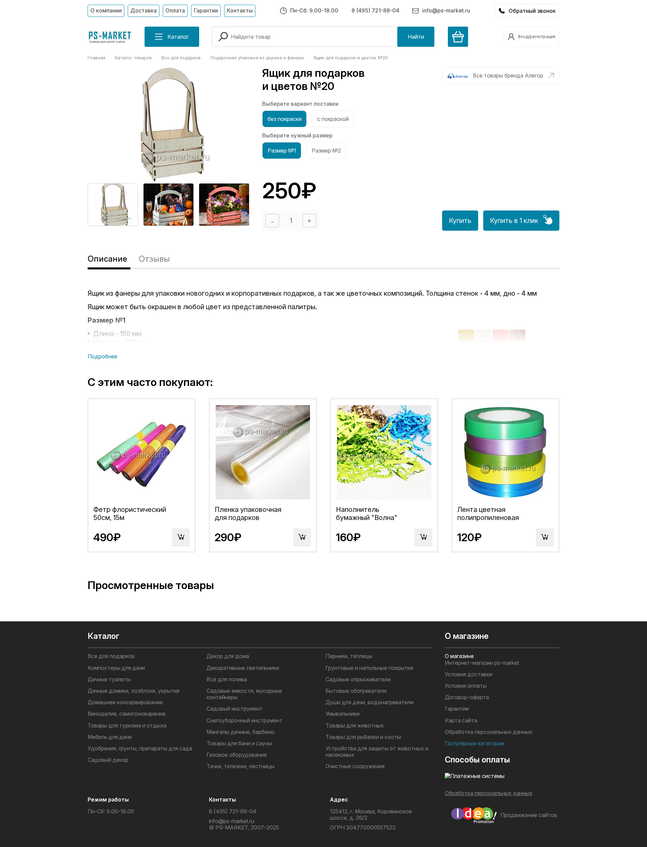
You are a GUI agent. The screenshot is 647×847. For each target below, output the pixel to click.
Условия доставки (468, 674)
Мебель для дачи (110, 737)
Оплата (175, 10)
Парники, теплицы (349, 656)
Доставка (143, 10)
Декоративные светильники (243, 668)
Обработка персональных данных (488, 732)
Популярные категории (474, 743)
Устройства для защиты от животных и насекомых (377, 751)
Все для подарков (111, 656)
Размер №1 (282, 150)
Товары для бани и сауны (239, 743)
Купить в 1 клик (514, 221)
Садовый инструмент (235, 709)
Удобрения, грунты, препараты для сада (140, 748)
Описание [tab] (107, 259)
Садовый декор (108, 760)
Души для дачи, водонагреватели (369, 702)
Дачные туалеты (109, 679)
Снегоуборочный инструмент (244, 720)
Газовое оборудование (237, 755)
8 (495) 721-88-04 (375, 10)
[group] (113, 204)
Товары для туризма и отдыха (127, 725)
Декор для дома (228, 656)
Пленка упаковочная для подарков (248, 514)
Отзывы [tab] (154, 259)
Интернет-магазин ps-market (482, 663)
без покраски (285, 119)
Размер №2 (326, 150)
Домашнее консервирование (125, 702)
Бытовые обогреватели (356, 691)
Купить (460, 221)
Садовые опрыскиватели (358, 679)
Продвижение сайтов (528, 815)
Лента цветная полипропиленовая (488, 514)
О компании (106, 10)
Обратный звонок (532, 10)
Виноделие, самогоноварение (126, 714)
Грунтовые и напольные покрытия (369, 668)
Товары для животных (355, 725)
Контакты (240, 10)
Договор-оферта (467, 697)
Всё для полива (227, 679)
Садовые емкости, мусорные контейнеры (244, 694)
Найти (416, 36)
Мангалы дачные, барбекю (241, 732)
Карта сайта (461, 720)
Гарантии (206, 10)
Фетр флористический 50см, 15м (129, 514)
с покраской (333, 119)
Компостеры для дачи (116, 668)
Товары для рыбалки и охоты (363, 737)
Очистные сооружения (355, 766)
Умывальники (343, 714)
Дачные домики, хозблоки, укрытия (133, 691)
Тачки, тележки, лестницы (240, 766)
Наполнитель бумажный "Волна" (366, 514)
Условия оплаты (466, 686)
